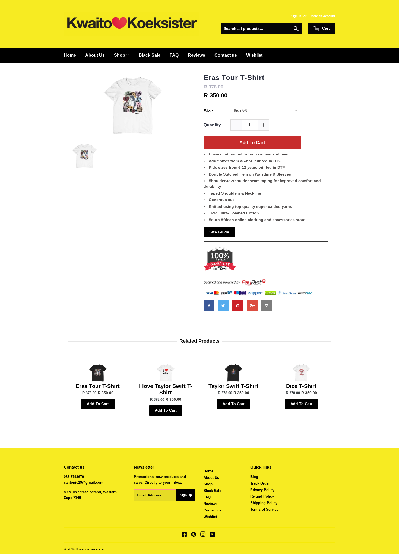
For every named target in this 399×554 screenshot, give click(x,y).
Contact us (225, 55)
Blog (254, 477)
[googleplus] (252, 305)
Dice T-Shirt (301, 386)
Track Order (260, 483)
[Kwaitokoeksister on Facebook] (184, 535)
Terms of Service (264, 509)
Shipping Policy (263, 503)
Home (70, 55)
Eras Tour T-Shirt (234, 78)
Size (208, 110)
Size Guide (219, 232)
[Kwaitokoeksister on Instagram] (203, 535)
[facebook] (209, 305)
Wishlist (254, 55)
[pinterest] (237, 305)
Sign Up (186, 495)
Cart (325, 28)
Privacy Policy (262, 490)
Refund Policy (262, 496)
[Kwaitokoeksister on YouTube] (212, 535)
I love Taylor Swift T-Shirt (165, 389)
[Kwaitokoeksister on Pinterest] (194, 535)
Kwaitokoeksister (90, 549)
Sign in (296, 16)
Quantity (212, 125)
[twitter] (223, 305)
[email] (266, 305)
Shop (120, 55)
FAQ (174, 55)
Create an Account (322, 16)
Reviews (196, 55)
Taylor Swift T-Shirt (233, 386)
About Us (95, 55)
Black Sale (149, 55)
